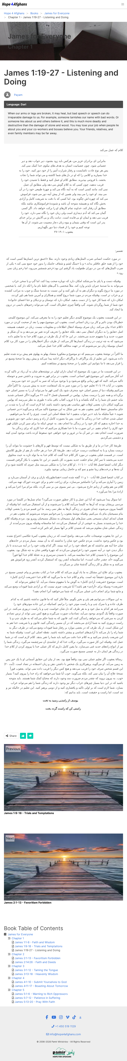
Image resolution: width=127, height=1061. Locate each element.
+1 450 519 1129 (65, 1026)
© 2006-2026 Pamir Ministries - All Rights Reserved (63, 1041)
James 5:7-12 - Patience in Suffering (37, 997)
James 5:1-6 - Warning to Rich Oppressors (41, 993)
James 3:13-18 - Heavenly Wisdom (36, 974)
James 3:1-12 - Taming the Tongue (36, 970)
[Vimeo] (67, 1017)
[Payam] (13, 98)
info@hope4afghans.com (65, 1034)
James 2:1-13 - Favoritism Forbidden (37, 958)
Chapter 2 (18, 954)
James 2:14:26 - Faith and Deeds (35, 962)
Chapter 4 (18, 978)
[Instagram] (61, 1017)
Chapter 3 (18, 966)
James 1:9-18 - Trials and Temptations (38, 946)
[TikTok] (74, 1017)
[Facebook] (46, 1017)
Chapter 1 (18, 938)
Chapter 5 (18, 990)
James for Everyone (20, 934)
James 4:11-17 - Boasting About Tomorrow (41, 986)
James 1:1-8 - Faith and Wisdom (35, 942)
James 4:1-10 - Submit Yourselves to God (41, 982)
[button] (122, 4)
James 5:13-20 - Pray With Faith (35, 1001)
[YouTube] (54, 1017)
